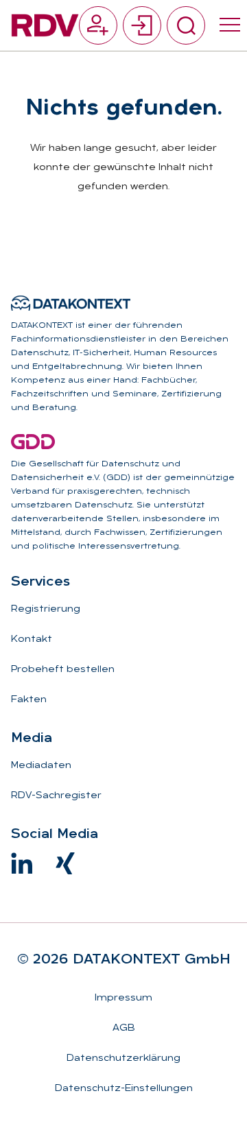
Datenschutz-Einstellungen (124, 1088)
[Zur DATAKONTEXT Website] (70, 303)
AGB (124, 1028)
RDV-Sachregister (56, 796)
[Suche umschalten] (186, 25)
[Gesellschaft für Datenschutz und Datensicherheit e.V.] (33, 441)
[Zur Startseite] (45, 25)
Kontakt (31, 639)
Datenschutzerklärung (123, 1058)
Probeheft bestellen (63, 669)
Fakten (29, 700)
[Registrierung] (98, 25)
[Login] (142, 25)
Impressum (123, 998)
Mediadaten (41, 765)
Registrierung (45, 609)
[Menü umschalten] (230, 25)
